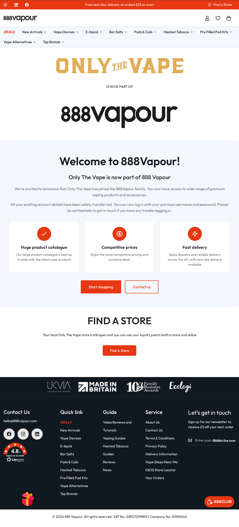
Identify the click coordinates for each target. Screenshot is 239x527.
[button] (228, 18)
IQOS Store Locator (160, 470)
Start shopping (101, 287)
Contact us (142, 287)
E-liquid (92, 32)
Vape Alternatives (74, 486)
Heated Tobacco (176, 32)
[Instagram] (5, 5)
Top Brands (51, 42)
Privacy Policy (156, 446)
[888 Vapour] (20, 18)
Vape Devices (63, 32)
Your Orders (154, 478)
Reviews (109, 462)
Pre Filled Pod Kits (214, 32)
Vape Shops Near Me (161, 462)
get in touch (106, 210)
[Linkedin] (16, 5)
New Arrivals (32, 32)
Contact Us (153, 430)
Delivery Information (161, 454)
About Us (152, 422)
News (107, 470)
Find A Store (119, 350)
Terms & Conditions (159, 438)
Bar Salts (116, 32)
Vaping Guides (114, 438)
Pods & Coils (143, 32)
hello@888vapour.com (20, 421)
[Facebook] (27, 5)
